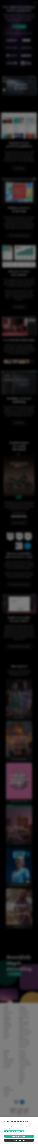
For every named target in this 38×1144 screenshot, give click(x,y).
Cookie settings (19, 1140)
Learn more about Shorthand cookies (13, 1131)
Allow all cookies (18, 1136)
